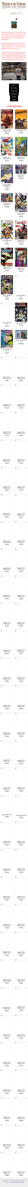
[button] (16, 19)
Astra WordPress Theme (17, 1182)
